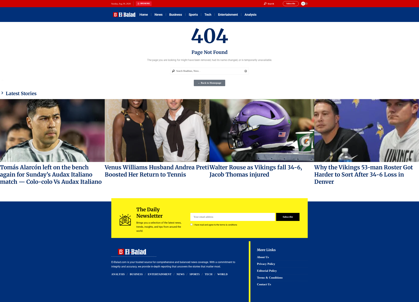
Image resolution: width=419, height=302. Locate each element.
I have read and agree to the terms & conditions (215, 225)
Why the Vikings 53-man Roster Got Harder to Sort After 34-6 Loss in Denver (363, 174)
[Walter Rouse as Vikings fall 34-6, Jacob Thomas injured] (262, 130)
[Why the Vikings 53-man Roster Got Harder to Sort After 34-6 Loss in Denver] (366, 130)
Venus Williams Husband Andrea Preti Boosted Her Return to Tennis (157, 171)
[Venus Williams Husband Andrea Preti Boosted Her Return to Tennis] (157, 130)
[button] (269, 3)
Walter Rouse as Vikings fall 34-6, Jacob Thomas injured (256, 171)
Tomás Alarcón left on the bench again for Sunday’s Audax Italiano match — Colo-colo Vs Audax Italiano (51, 174)
